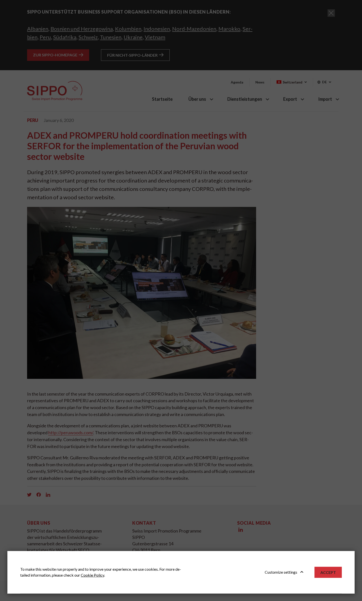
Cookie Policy (92, 575)
